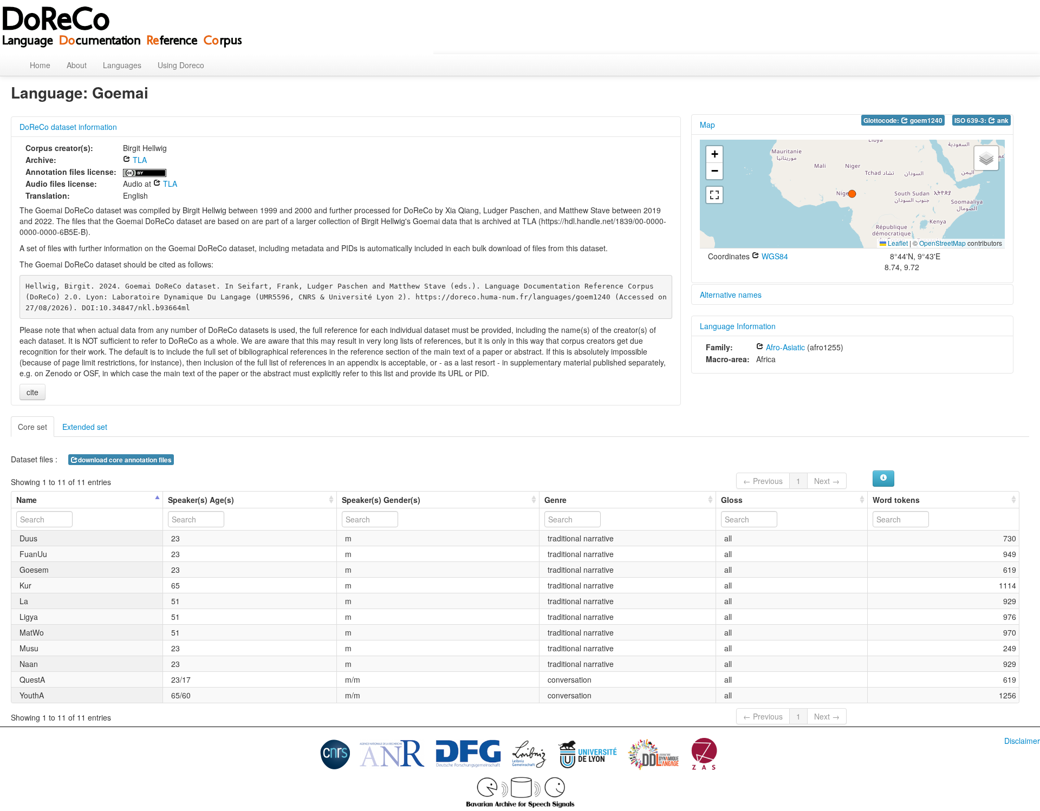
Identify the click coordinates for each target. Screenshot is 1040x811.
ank (1002, 120)
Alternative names (731, 294)
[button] (852, 193)
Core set (32, 426)
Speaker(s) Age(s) (201, 499)
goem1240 (925, 120)
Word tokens (896, 499)
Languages (122, 65)
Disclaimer (1022, 740)
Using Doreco (181, 65)
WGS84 (773, 256)
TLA (139, 159)
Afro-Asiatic (784, 347)
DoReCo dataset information (68, 126)
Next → (827, 480)
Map (707, 124)
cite (32, 392)
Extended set (84, 426)
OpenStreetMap (942, 242)
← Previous (763, 480)
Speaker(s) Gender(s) (381, 499)
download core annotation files (125, 460)
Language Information (738, 326)
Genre (555, 499)
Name (26, 499)
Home (40, 65)
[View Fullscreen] (714, 195)
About (77, 65)
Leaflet (897, 242)
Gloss (732, 499)
